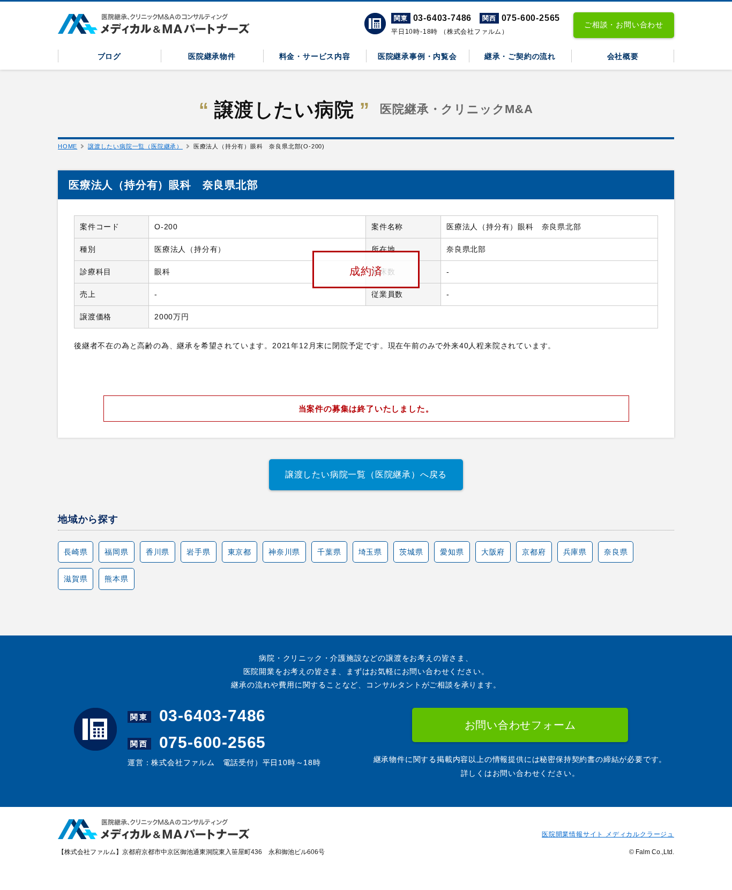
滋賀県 (75, 578)
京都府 (534, 552)
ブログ (109, 56)
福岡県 (116, 552)
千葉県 (329, 552)
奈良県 (616, 552)
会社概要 (623, 56)
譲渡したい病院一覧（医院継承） (135, 146)
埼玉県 (370, 552)
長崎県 (75, 552)
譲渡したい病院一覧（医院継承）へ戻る (366, 474)
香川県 (157, 552)
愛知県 (452, 552)
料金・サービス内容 (314, 56)
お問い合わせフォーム (520, 725)
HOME (67, 146)
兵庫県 (575, 552)
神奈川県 (284, 552)
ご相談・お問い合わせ (623, 24)
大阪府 (493, 552)
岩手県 (198, 552)
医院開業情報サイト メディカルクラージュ (608, 834)
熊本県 (116, 578)
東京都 (239, 552)
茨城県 (411, 552)
